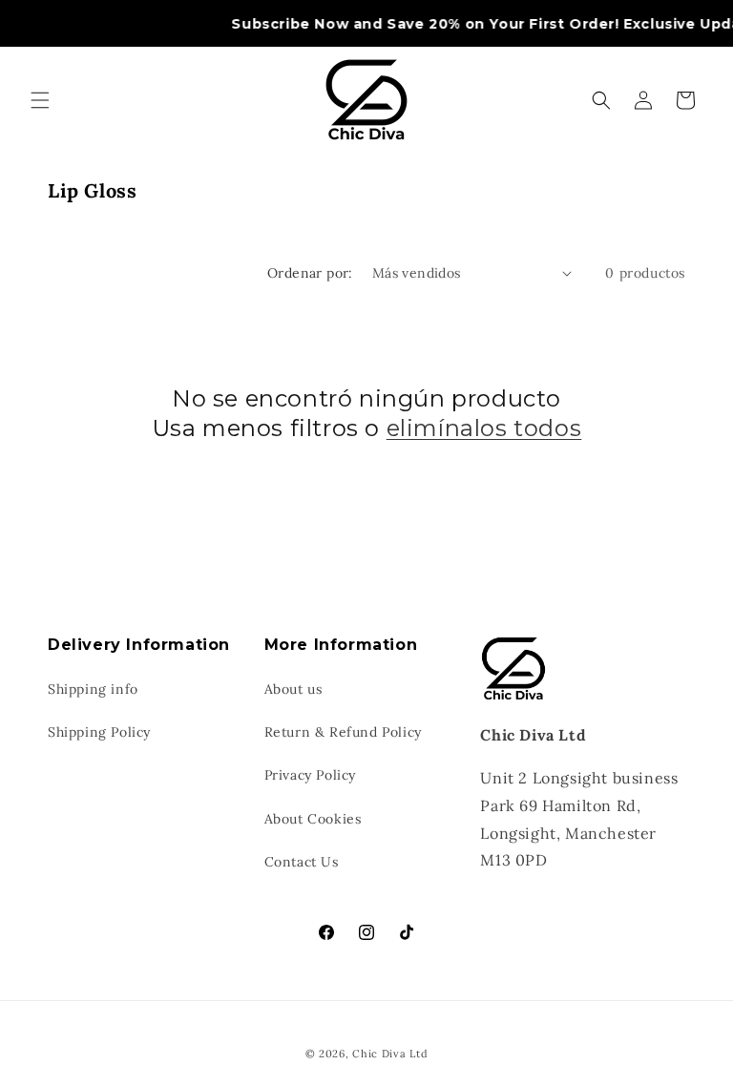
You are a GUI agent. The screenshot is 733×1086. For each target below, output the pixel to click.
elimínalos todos (484, 428)
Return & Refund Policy (343, 732)
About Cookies (313, 818)
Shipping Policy (99, 732)
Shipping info (93, 689)
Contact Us (301, 861)
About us (293, 689)
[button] (40, 100)
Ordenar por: (310, 273)
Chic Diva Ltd (390, 1053)
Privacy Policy (310, 774)
